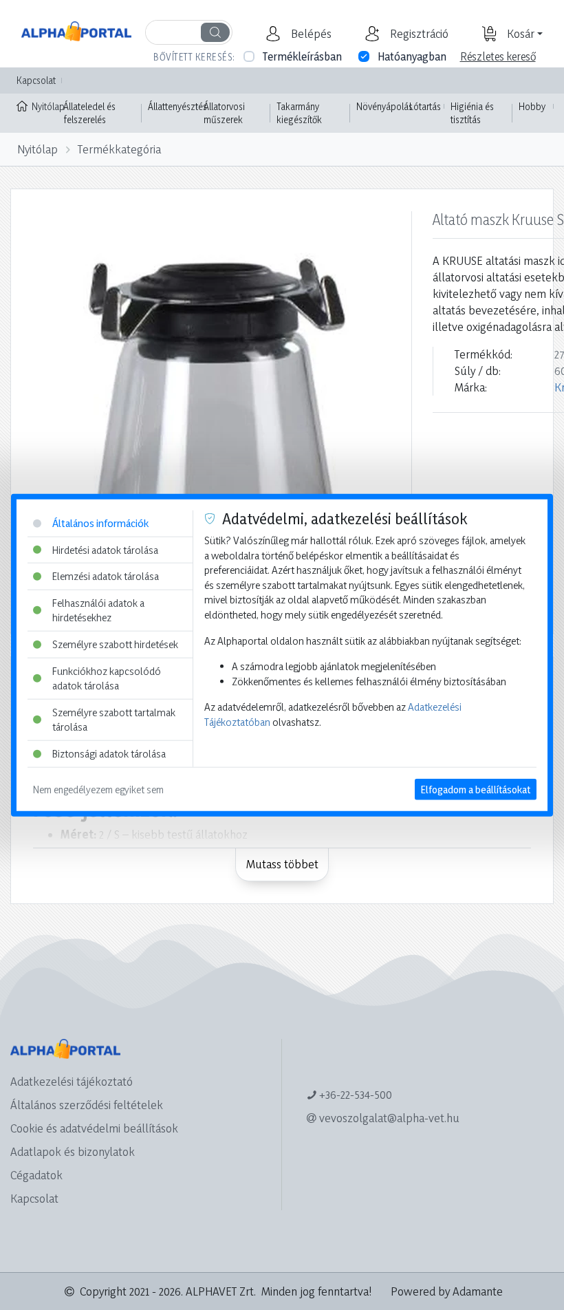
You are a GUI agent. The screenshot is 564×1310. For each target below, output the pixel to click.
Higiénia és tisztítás (472, 113)
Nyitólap (44, 106)
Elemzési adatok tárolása (105, 576)
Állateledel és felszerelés (89, 113)
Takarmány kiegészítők (299, 113)
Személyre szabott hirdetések (115, 644)
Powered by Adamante (447, 1291)
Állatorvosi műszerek (224, 113)
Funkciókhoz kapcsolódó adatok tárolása (106, 678)
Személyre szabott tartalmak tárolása (113, 720)
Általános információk (100, 523)
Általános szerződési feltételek (86, 1104)
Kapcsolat (36, 80)
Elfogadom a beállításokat (475, 788)
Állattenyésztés (177, 106)
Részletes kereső (498, 56)
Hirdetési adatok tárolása (105, 549)
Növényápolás (384, 106)
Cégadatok (36, 1175)
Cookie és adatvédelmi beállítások (94, 1128)
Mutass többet (282, 864)
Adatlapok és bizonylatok (72, 1151)
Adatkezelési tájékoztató (71, 1081)
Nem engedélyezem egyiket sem (98, 788)
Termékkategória (119, 149)
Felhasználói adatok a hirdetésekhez (98, 610)
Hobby (532, 106)
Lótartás (425, 106)
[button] (309, 33)
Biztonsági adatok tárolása (109, 753)
